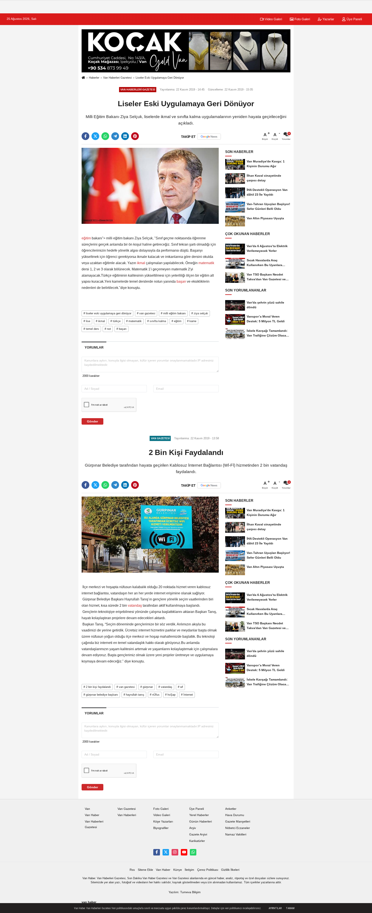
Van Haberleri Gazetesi (117, 77)
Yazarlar (328, 19)
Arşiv (192, 828)
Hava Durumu (234, 815)
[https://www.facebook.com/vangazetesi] (156, 852)
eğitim (87, 238)
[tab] (94, 347)
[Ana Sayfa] (83, 77)
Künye (177, 869)
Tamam (290, 908)
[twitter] (95, 136)
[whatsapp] (105, 136)
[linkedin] (125, 136)
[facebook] (85, 136)
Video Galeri (273, 19)
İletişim (189, 869)
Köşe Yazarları (163, 821)
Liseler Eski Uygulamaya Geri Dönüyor (160, 77)
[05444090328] (193, 852)
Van (87, 808)
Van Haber (92, 815)
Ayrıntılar (275, 908)
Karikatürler (197, 841)
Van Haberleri (127, 815)
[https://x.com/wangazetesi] (166, 852)
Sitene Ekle (145, 869)
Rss (132, 869)
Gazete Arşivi (198, 834)
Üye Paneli (354, 19)
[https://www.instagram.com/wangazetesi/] (175, 852)
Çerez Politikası (207, 869)
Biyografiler (161, 828)
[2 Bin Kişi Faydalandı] (150, 534)
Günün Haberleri (200, 821)
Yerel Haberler (199, 815)
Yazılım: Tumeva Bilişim (185, 892)
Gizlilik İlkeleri (230, 869)
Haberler (94, 77)
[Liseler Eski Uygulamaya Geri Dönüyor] (150, 185)
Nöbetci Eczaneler (237, 828)
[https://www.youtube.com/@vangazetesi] (184, 852)
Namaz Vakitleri (235, 834)
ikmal (141, 263)
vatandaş (135, 605)
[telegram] (115, 136)
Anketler (230, 808)
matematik (206, 263)
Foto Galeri (302, 19)
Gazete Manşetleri (237, 821)
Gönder (92, 421)
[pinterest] (135, 136)
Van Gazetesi (127, 808)
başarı (181, 281)
